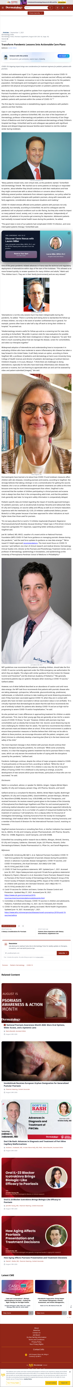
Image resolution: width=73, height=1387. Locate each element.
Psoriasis (5, 965)
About (36, 1328)
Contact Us (36, 1333)
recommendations (30, 543)
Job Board (36, 1335)
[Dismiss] (69, 233)
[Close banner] (70, 2)
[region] (36, 1378)
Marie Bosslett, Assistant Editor (16, 1031)
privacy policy (39, 957)
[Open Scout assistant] (63, 7)
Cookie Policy (28, 1379)
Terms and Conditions (36, 1340)
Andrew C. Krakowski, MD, (14, 1147)
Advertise (36, 1330)
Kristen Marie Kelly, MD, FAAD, (32, 1147)
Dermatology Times (8, 35)
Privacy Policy (36, 1342)
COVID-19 (30, 965)
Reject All (64, 1383)
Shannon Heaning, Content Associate (18, 1089)
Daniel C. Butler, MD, (12, 1261)
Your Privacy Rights (36, 1344)
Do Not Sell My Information (36, 1337)
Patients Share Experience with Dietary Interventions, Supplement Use (12, 932)
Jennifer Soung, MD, (12, 1206)
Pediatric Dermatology (17, 965)
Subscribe (62, 953)
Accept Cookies (51, 1383)
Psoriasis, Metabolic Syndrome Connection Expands (50, 932)
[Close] (70, 1372)
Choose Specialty (34, 13)
